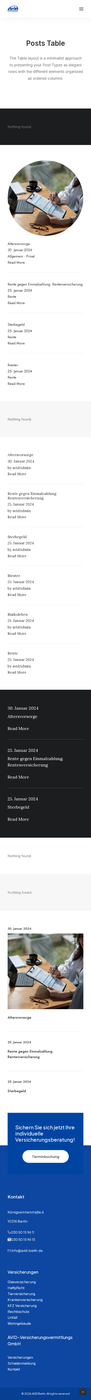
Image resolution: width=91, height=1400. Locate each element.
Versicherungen (20, 1357)
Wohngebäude (19, 1323)
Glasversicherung (22, 1282)
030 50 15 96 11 (22, 1232)
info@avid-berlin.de (27, 1250)
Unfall (12, 1317)
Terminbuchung (45, 1156)
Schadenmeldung (22, 1363)
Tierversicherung (21, 1294)
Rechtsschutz (18, 1311)
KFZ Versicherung (22, 1306)
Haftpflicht (16, 1288)
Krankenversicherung (25, 1300)
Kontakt (14, 1369)
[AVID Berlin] (13, 9)
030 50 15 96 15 (23, 1239)
